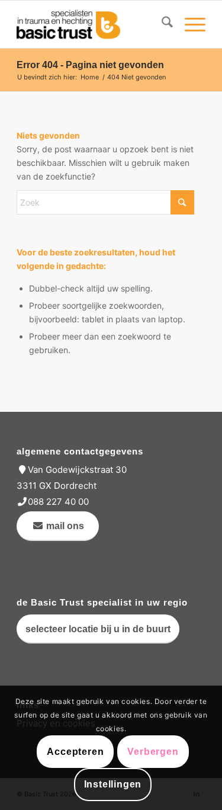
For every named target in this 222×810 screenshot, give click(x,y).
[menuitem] (161, 24)
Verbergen (152, 752)
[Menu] (189, 24)
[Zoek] (161, 24)
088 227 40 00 (58, 501)
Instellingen (113, 784)
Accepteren (75, 752)
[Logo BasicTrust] (92, 24)
